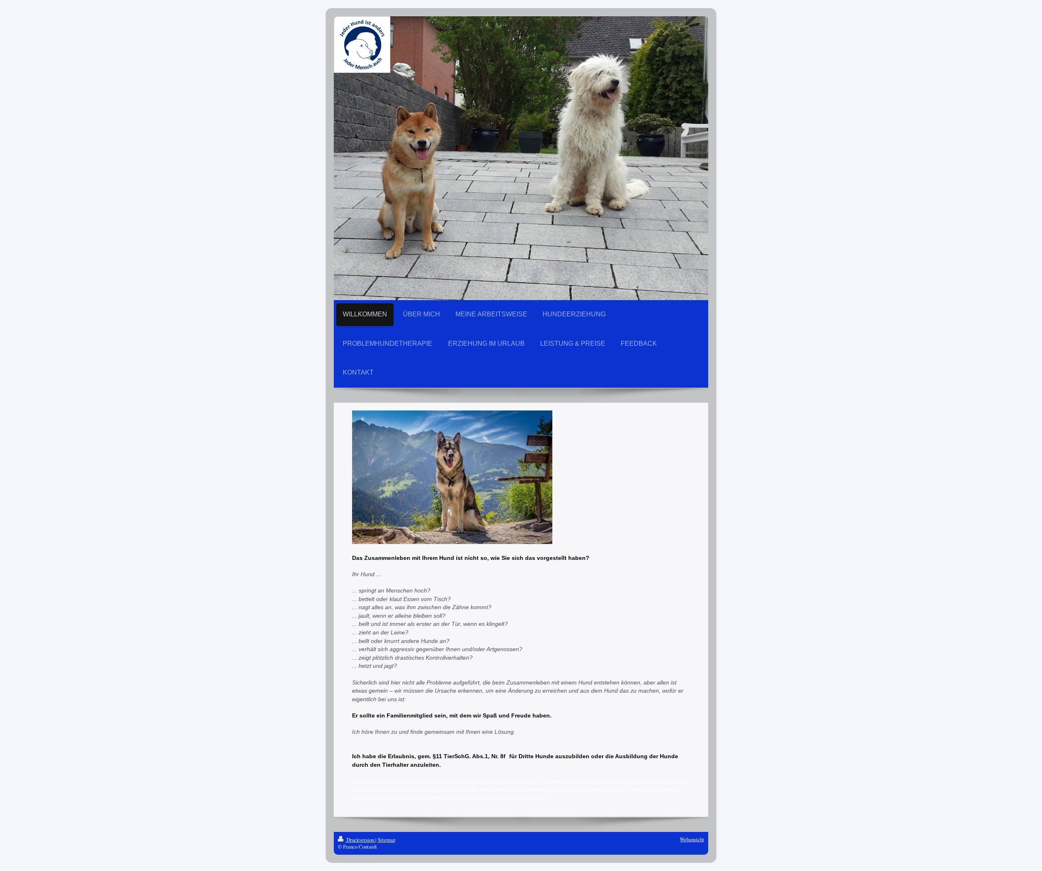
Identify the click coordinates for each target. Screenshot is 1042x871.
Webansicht (692, 839)
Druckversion (360, 839)
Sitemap (386, 839)
